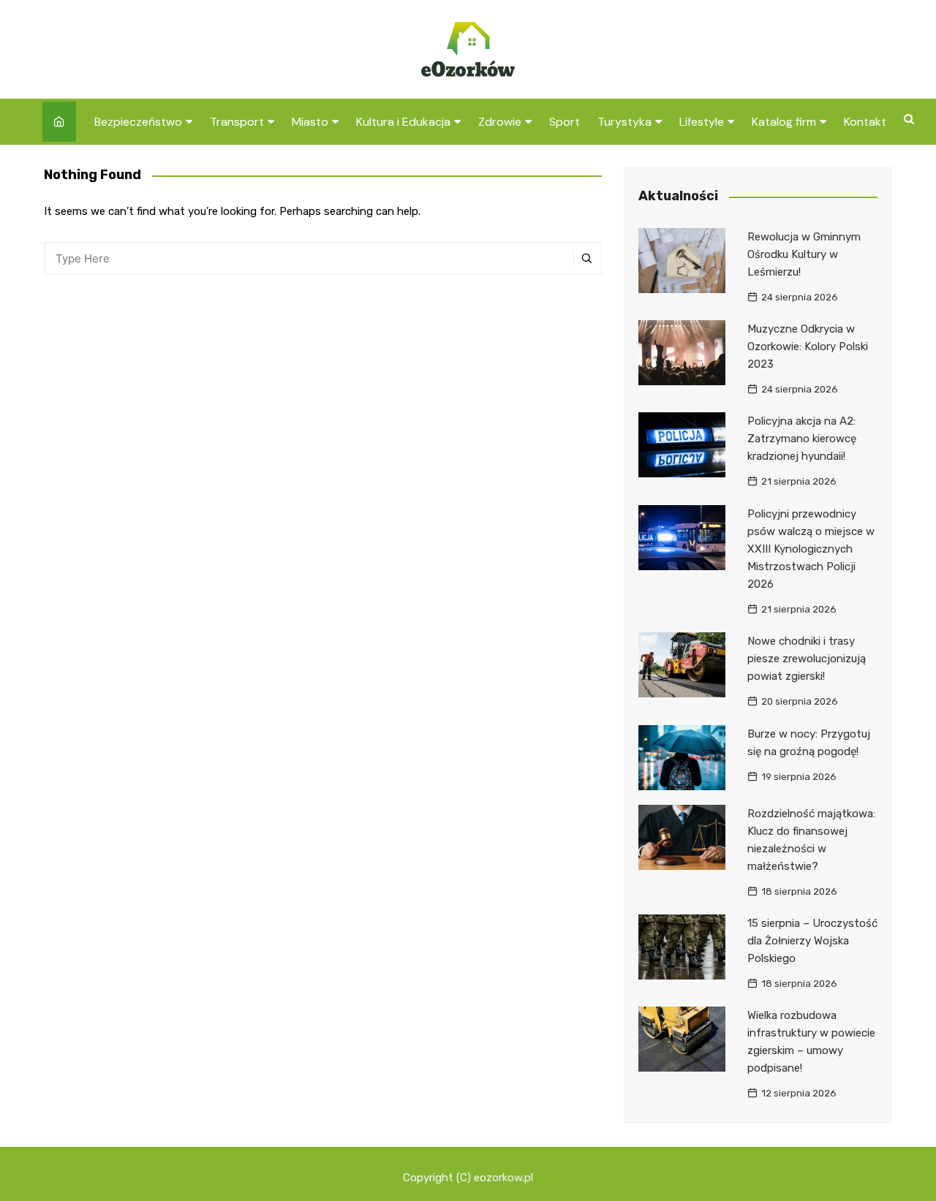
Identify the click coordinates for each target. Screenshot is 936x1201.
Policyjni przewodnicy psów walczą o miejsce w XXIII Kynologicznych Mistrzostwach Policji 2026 (811, 549)
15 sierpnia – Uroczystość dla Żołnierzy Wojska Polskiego (812, 941)
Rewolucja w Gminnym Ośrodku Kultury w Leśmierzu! (804, 254)
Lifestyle (701, 121)
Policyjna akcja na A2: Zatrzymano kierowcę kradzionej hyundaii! (801, 438)
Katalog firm (784, 121)
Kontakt (865, 121)
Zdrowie (499, 121)
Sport (564, 121)
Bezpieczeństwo (138, 121)
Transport (237, 121)
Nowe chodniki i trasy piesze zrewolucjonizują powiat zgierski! (806, 658)
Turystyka (624, 121)
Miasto (310, 121)
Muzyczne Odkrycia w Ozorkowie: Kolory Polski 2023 (807, 346)
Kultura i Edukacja (403, 121)
